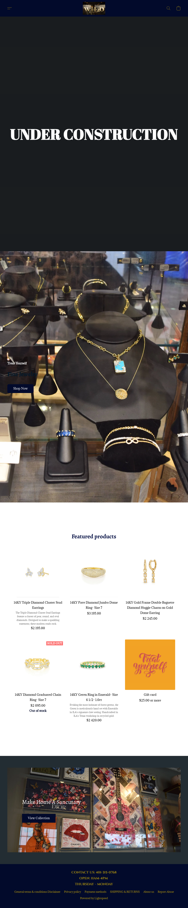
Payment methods (95, 891)
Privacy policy (72, 891)
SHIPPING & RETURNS (125, 891)
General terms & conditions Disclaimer (37, 891)
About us (148, 891)
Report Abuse (166, 891)
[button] (94, 8)
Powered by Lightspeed (94, 898)
